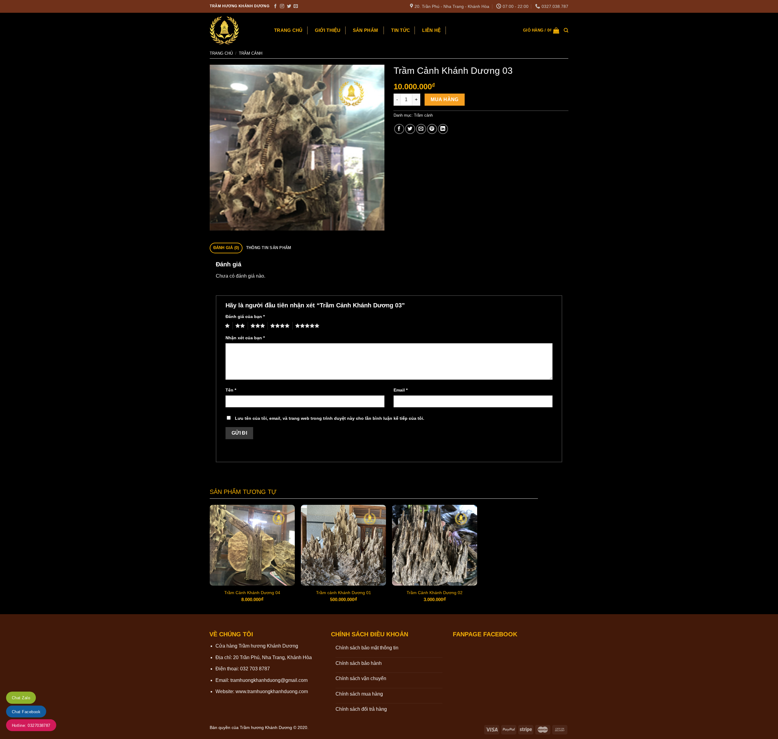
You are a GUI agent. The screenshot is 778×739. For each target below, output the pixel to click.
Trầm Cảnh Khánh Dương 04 (252, 592)
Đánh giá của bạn (245, 316)
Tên (230, 390)
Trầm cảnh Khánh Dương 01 (343, 592)
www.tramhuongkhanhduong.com (272, 691)
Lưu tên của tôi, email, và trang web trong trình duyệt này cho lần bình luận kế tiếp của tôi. (329, 418)
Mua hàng (445, 99)
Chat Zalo (21, 698)
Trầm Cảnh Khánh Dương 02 (435, 592)
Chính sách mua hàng (359, 693)
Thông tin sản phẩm (268, 247)
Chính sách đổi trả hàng (361, 709)
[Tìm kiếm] (566, 30)
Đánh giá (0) (226, 247)
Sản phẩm (365, 30)
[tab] (226, 248)
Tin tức (400, 30)
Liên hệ (431, 30)
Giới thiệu (328, 30)
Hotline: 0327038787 (31, 725)
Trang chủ (288, 30)
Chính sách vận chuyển (361, 678)
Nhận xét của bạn (245, 337)
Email (401, 390)
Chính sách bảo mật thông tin (367, 647)
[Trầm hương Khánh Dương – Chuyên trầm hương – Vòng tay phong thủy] (236, 30)
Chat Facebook (26, 712)
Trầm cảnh (250, 53)
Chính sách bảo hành (359, 663)
